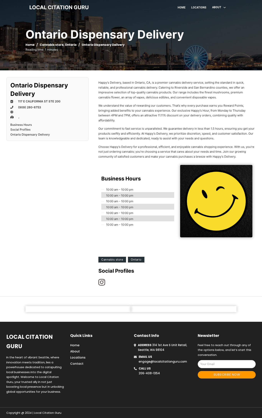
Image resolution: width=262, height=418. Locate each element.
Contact (76, 363)
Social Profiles (20, 129)
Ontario (71, 45)
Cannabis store (51, 45)
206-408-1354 (149, 373)
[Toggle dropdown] (224, 7)
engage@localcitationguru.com (163, 362)
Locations (198, 7)
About (75, 351)
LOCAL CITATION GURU (59, 7)
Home (181, 7)
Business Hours (21, 125)
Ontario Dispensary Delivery (30, 134)
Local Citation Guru (29, 341)
